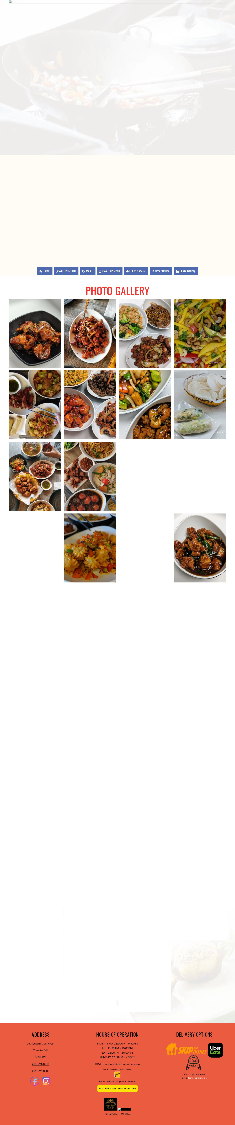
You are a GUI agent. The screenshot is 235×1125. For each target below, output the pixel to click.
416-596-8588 (40, 1071)
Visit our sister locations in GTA (117, 1088)
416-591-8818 (40, 1064)
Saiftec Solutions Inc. (197, 1077)
